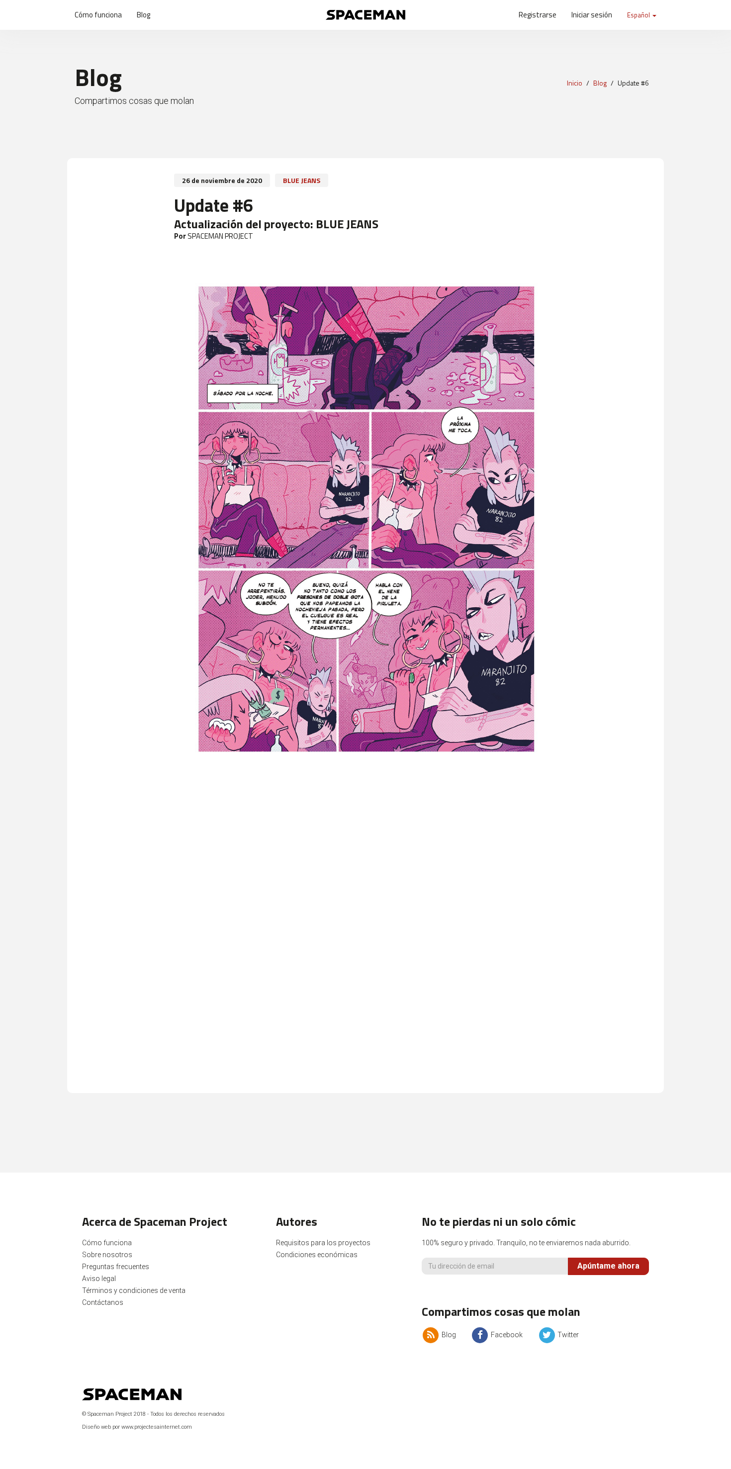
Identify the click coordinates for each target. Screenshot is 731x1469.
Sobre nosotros (107, 1255)
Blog (143, 14)
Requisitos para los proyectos (323, 1243)
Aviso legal (99, 1279)
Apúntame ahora (608, 1266)
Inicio (574, 83)
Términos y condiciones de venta (133, 1290)
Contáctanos (102, 1302)
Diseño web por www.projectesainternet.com (137, 1427)
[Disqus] (365, 949)
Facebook (506, 1335)
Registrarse (537, 14)
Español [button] (639, 15)
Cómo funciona (98, 14)
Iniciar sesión (591, 14)
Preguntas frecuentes (115, 1267)
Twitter (567, 1335)
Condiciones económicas (317, 1255)
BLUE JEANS (301, 180)
